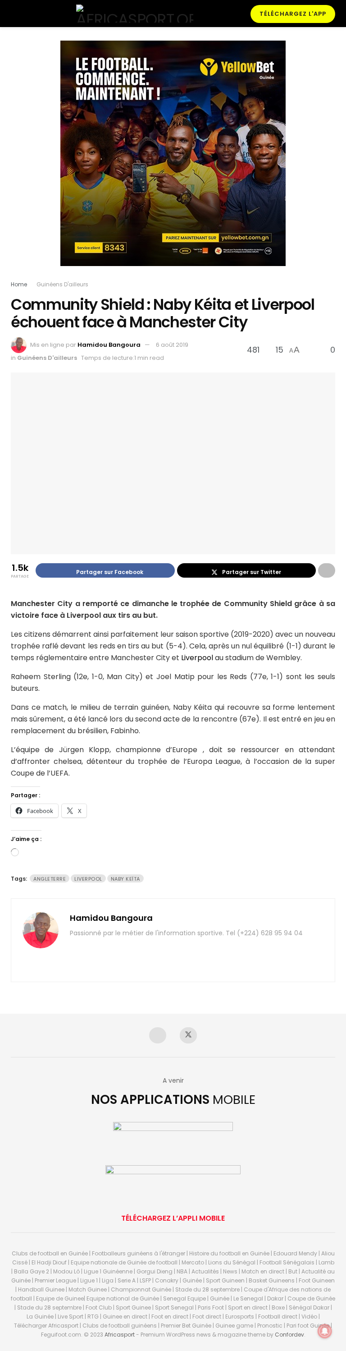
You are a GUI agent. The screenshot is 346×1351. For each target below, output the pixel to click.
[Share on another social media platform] (326, 570)
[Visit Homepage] (134, 14)
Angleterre (49, 878)
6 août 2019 (172, 344)
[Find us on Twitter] (188, 1035)
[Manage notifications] (325, 1331)
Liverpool (197, 658)
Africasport (120, 1334)
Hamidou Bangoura (109, 344)
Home (19, 284)
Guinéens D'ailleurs (62, 284)
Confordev (289, 1334)
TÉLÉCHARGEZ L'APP (293, 13)
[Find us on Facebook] (157, 1035)
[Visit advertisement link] (173, 160)
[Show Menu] (14, 13)
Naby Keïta (125, 878)
